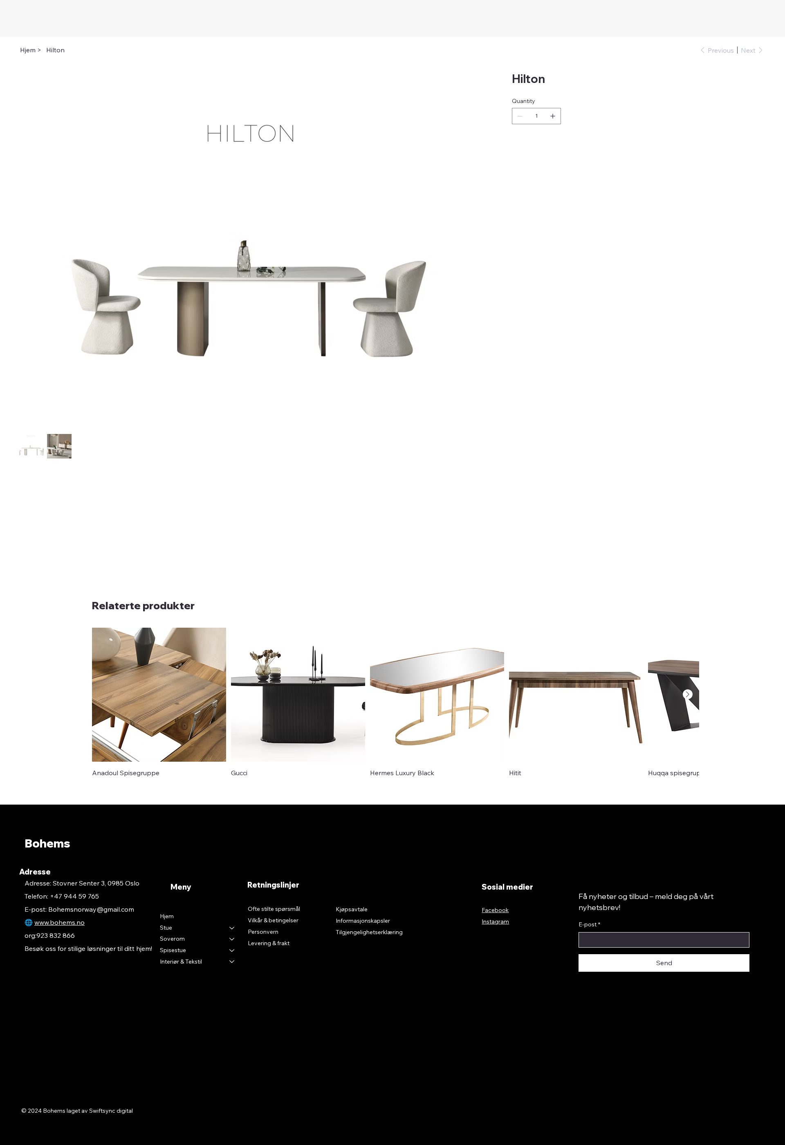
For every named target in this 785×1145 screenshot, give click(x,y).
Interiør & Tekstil (181, 961)
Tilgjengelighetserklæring (369, 932)
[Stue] (232, 928)
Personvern (263, 931)
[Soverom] (232, 939)
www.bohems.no (59, 922)
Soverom (172, 938)
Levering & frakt (268, 943)
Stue (166, 927)
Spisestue (173, 950)
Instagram (495, 921)
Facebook (495, 910)
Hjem (167, 916)
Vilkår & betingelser (273, 920)
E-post (589, 924)
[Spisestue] (232, 950)
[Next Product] (688, 694)
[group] (392, 702)
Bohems (47, 843)
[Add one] (553, 116)
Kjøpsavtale (352, 909)
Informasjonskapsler (363, 920)
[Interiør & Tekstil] (232, 962)
